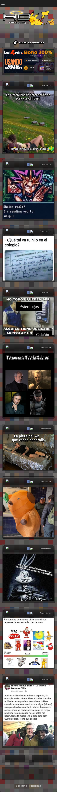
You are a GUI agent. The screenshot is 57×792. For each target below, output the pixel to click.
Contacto (21, 786)
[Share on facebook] (21, 85)
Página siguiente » (42, 758)
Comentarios (45, 85)
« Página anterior (15, 758)
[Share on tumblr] (28, 85)
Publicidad (35, 786)
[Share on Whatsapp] (31, 85)
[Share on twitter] (24, 85)
